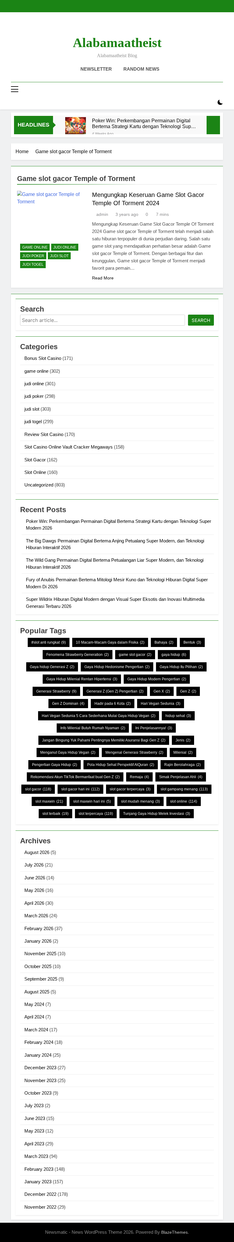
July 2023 (34, 1105)
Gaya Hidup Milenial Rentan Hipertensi (81, 679)
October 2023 (37, 1093)
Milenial (183, 752)
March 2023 (36, 1156)
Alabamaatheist (117, 42)
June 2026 (34, 877)
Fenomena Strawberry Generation (77, 654)
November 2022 (40, 1207)
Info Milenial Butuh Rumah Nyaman (92, 728)
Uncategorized (38, 484)
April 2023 (34, 1143)
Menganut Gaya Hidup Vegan (67, 752)
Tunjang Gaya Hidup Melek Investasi (156, 813)
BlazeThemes (174, 1232)
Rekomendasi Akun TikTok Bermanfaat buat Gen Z (75, 777)
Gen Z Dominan (68, 703)
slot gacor (38, 789)
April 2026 (34, 903)
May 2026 (34, 890)
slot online (183, 801)
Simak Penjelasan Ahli (180, 777)
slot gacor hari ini (80, 789)
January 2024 (37, 1055)
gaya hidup (173, 654)
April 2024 (34, 1016)
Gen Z (188, 691)
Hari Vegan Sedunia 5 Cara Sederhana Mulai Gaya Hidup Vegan (98, 716)
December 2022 (40, 1194)
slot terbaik (55, 813)
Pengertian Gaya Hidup (54, 765)
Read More (103, 277)
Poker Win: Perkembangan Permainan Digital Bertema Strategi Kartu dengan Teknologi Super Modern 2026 (143, 123)
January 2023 (37, 1181)
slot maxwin (49, 801)
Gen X (162, 691)
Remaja (139, 777)
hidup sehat (178, 716)
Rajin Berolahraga (182, 765)
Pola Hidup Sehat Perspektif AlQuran (120, 765)
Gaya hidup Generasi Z (52, 667)
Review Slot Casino (43, 434)
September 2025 (40, 978)
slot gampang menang (184, 789)
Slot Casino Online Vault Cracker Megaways (68, 446)
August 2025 (36, 991)
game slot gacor (135, 654)
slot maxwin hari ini (92, 801)
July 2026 (34, 864)
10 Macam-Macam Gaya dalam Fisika (110, 642)
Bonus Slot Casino (42, 358)
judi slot (59, 256)
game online (35, 247)
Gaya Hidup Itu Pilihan (181, 667)
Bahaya (163, 642)
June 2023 (34, 1118)
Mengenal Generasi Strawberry (134, 752)
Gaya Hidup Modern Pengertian (156, 679)
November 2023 (40, 1080)
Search (201, 320)
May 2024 (34, 1004)
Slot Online (35, 472)
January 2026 (37, 941)
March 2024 (36, 1029)
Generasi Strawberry (56, 691)
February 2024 (38, 1042)
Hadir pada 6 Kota (112, 703)
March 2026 (36, 915)
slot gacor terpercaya (130, 789)
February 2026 (38, 928)
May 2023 (34, 1130)
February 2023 (38, 1169)
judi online (64, 247)
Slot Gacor (35, 459)
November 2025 (40, 953)
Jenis (183, 740)
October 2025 (37, 966)
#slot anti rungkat (48, 642)
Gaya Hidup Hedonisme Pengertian (117, 667)
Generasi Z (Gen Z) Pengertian (115, 691)
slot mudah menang (140, 801)
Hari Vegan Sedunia (160, 703)
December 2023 (40, 1067)
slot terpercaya (96, 813)
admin (102, 214)
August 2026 (36, 852)
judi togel (33, 264)
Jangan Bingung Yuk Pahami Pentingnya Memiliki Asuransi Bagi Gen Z (103, 740)
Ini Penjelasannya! (153, 728)
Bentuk (192, 642)
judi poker (33, 256)
